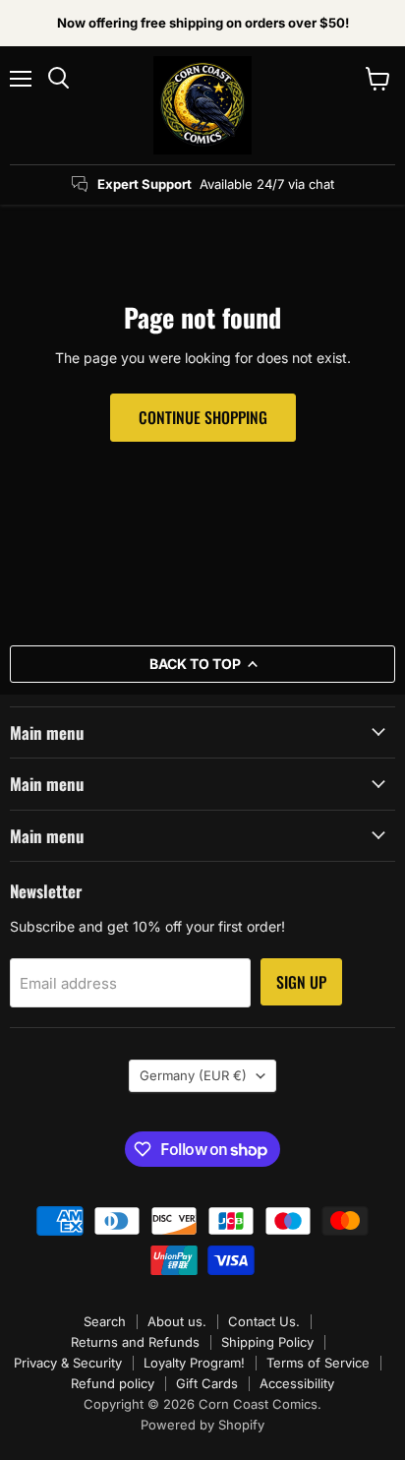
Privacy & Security (68, 1362)
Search (105, 1321)
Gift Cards (207, 1383)
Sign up (301, 982)
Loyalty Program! (194, 1362)
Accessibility (297, 1383)
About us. (176, 1321)
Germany (193, 1075)
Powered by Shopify (202, 1424)
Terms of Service (318, 1362)
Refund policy (112, 1383)
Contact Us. (264, 1321)
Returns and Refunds (135, 1342)
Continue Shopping (203, 417)
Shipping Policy (267, 1342)
